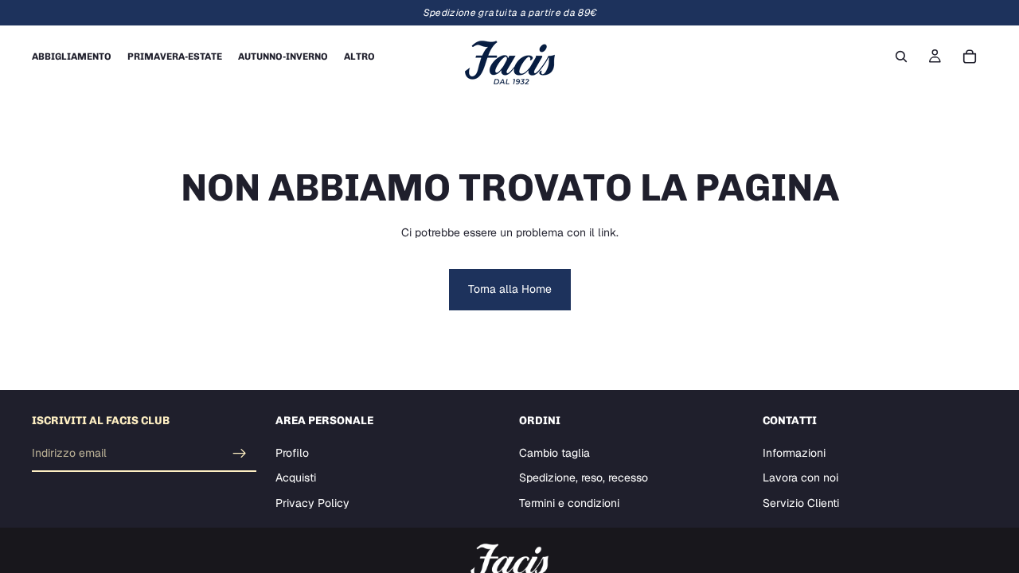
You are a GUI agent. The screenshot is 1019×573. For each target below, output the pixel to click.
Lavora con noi (800, 477)
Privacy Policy (312, 503)
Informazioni (794, 453)
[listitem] (359, 56)
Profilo (292, 453)
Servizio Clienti (801, 503)
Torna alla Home (510, 289)
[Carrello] (969, 56)
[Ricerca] (901, 56)
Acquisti (295, 477)
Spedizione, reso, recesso (583, 477)
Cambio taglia (554, 453)
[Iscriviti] (239, 453)
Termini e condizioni (569, 503)
